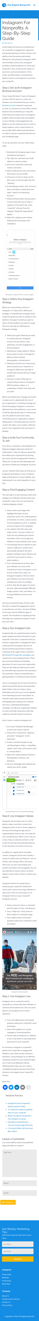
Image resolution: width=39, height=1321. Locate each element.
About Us (5, 1296)
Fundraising (6, 1281)
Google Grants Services (11, 1299)
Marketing (6, 1284)
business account (9, 105)
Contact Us (6, 1302)
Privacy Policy (7, 1305)
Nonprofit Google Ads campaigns (18, 655)
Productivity (6, 1274)
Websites (5, 1278)
